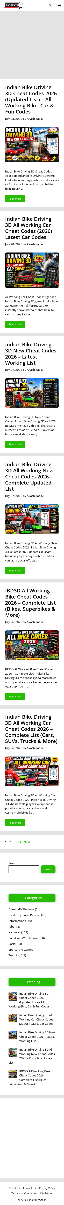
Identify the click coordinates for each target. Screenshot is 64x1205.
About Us (14, 1188)
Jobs (11, 926)
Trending (14, 955)
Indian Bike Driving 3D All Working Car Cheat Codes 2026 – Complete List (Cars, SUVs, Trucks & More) (31, 728)
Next (29, 842)
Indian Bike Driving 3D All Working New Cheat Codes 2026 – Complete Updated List (29, 476)
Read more (15, 198)
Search (13, 863)
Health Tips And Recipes (24, 915)
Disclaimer (46, 1193)
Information (16, 921)
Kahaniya (14, 932)
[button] (50, 5)
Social (12, 944)
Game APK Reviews (21, 909)
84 (20, 842)
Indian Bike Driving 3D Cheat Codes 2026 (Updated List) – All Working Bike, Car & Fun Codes (31, 99)
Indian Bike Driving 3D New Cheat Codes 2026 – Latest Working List (30, 353)
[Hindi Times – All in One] (21, 5)
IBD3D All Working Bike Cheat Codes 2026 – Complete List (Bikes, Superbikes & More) (30, 602)
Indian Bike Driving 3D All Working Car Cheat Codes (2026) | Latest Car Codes (30, 227)
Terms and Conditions (24, 1193)
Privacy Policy (47, 1188)
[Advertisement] (32, 46)
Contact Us (29, 1188)
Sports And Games (21, 949)
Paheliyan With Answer (24, 938)
